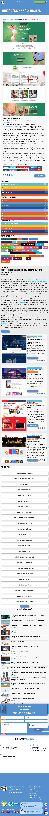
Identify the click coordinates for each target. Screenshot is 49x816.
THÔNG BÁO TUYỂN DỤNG (17, 641)
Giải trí (42, 438)
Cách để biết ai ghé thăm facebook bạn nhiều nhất (25, 636)
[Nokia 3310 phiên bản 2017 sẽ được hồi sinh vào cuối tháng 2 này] (5, 674)
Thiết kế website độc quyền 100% (10, 19)
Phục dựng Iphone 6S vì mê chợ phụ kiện (22, 631)
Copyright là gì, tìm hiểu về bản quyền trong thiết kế (26, 625)
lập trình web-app (34, 120)
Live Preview (40, 175)
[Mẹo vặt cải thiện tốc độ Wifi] (5, 653)
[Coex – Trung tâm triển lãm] (13, 375)
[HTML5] (3, 175)
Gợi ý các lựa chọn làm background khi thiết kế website (27, 620)
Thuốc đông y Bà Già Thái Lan (10, 126)
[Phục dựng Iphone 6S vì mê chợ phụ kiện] (5, 632)
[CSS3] (6, 175)
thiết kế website (18, 120)
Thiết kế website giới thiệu (35, 797)
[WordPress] (8, 175)
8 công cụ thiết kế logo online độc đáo (22, 698)
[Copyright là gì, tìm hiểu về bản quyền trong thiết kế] (5, 627)
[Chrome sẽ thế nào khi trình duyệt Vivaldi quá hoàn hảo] (5, 658)
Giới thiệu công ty (40, 369)
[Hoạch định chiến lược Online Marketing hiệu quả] (5, 690)
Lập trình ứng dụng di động (35, 788)
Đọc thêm (24, 606)
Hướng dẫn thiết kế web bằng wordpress (23, 693)
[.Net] (10, 175)
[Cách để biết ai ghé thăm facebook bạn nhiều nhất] (5, 638)
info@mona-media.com (9, 756)
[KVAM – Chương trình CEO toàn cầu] (13, 344)
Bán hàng (38, 436)
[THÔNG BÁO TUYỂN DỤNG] (5, 643)
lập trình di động (8, 122)
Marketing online (32, 793)
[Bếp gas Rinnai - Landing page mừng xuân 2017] (13, 408)
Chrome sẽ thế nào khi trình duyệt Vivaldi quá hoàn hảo (27, 657)
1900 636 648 (40, 1)
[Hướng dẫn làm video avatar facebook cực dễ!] (5, 648)
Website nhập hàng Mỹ (34, 795)
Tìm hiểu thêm (33, 357)
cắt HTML (42, 120)
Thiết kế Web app (33, 789)
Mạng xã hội (37, 438)
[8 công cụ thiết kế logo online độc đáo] (5, 700)
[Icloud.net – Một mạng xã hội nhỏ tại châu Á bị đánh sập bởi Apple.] (5, 685)
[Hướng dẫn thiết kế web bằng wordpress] (5, 695)
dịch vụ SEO (26, 120)
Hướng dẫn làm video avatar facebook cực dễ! (24, 646)
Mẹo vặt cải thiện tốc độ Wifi (19, 652)
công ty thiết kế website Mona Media (37, 281)
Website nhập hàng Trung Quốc (36, 786)
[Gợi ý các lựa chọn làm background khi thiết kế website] (5, 622)
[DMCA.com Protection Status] (4, 804)
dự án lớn (17, 157)
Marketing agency (31, 369)
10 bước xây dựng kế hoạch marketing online (24, 704)
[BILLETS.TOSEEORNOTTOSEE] (13, 443)
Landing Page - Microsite (32, 19)
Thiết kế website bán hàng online (36, 799)
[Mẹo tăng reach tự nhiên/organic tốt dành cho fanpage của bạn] (5, 669)
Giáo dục (41, 337)
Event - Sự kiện (31, 370)
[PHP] (12, 175)
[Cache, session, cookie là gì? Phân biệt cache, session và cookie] (5, 617)
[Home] (2, 2)
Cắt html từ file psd (33, 791)
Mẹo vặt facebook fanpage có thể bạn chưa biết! (25, 662)
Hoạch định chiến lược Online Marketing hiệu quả (25, 688)
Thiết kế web (12, 792)
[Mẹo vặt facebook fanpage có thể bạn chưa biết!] (5, 664)
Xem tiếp (5, 331)
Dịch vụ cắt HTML (22, 19)
